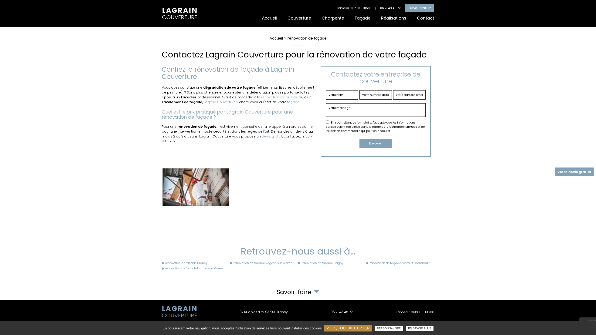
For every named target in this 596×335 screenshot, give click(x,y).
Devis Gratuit (420, 8)
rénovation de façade (279, 97)
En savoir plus (419, 328)
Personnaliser (389, 328)
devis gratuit (272, 136)
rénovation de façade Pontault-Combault (400, 263)
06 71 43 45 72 (390, 8)
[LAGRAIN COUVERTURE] (179, 13)
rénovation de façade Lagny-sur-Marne (194, 268)
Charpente (333, 18)
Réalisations (393, 18)
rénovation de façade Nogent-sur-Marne (263, 263)
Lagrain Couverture (220, 102)
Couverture (299, 18)
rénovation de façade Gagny (322, 263)
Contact (425, 18)
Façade (362, 18)
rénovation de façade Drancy (186, 263)
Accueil (269, 18)
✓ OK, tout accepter (348, 328)
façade (293, 102)
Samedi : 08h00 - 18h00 (354, 8)
